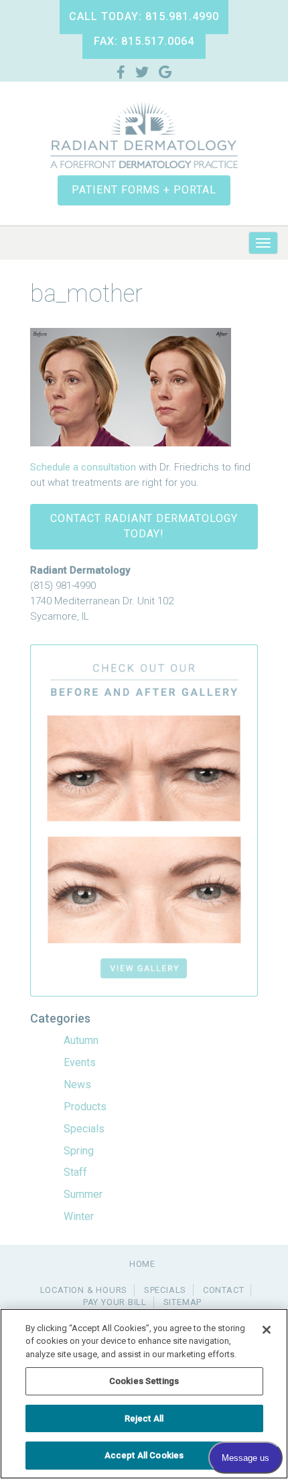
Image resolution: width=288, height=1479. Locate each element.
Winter (79, 1216)
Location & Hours (83, 1290)
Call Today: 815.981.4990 (143, 16)
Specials (84, 1128)
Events (80, 1062)
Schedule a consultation (83, 467)
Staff (75, 1172)
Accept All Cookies (144, 1455)
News (77, 1084)
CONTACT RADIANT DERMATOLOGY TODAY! (144, 526)
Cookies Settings (144, 1381)
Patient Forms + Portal (144, 189)
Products (85, 1106)
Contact (223, 1290)
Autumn (81, 1040)
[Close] (266, 1329)
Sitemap (182, 1302)
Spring (79, 1150)
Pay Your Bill (115, 1302)
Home (142, 1264)
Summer (83, 1194)
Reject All (144, 1418)
